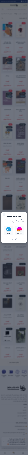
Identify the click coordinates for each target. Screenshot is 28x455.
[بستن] (4, 214)
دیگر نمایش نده (14, 239)
